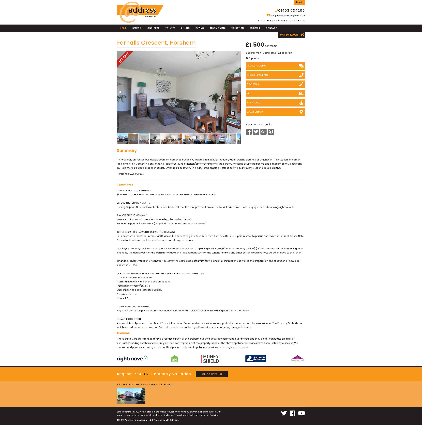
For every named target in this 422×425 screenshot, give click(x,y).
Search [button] (136, 28)
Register (255, 28)
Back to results (288, 34)
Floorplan (253, 84)
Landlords (153, 28)
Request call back (257, 75)
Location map (255, 111)
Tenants (170, 28)
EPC (249, 93)
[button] (237, 53)
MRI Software (172, 420)
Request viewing (256, 65)
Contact (271, 28)
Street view (253, 102)
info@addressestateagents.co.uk (288, 15)
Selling (185, 28)
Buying (200, 28)
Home (123, 28)
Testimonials (218, 28)
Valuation (237, 28)
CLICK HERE (208, 374)
